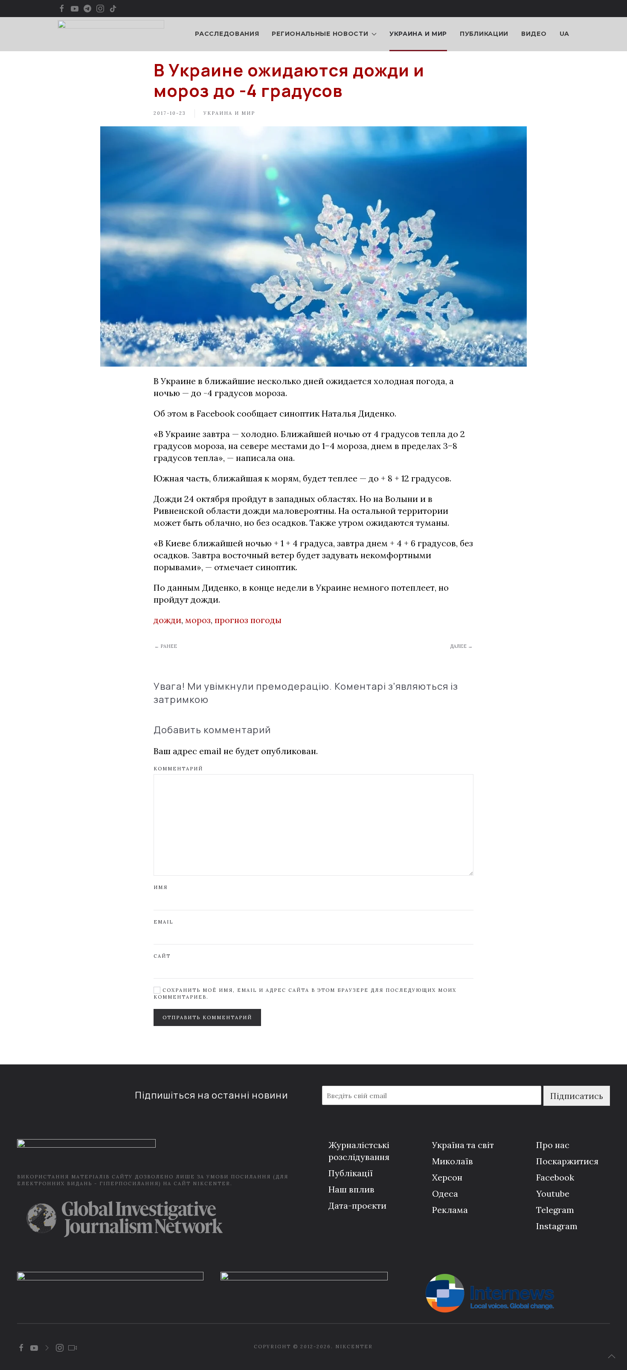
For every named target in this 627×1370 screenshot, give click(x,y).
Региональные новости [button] (320, 34)
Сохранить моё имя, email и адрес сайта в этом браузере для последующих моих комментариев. (305, 993)
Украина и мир (418, 34)
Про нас (552, 1145)
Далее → (461, 646)
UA (564, 34)
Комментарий (178, 769)
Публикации (484, 34)
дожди (167, 620)
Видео (534, 34)
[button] (611, 1356)
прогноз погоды (248, 620)
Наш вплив (351, 1189)
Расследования (227, 34)
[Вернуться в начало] (111, 34)
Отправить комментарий (207, 1017)
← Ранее (165, 646)
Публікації (350, 1173)
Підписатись (576, 1095)
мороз (198, 620)
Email (163, 922)
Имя (161, 887)
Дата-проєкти (357, 1205)
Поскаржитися (567, 1161)
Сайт (162, 956)
